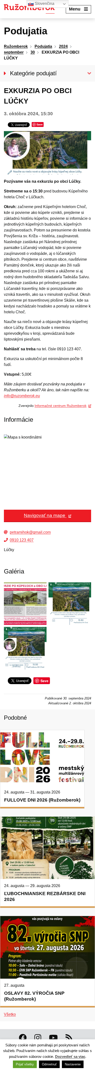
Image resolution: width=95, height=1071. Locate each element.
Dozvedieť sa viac (70, 1056)
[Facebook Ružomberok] (23, 1037)
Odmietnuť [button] (49, 1064)
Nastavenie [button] (73, 1064)
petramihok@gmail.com (30, 532)
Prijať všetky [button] (25, 1064)
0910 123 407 (22, 540)
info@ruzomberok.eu (22, 396)
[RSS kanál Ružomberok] (69, 1037)
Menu (74, 9)
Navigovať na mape (45, 515)
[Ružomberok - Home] (31, 9)
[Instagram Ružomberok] (37, 1037)
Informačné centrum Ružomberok (60, 406)
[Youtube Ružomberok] (53, 1037)
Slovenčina (44, 3)
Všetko (10, 1014)
